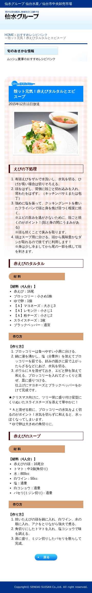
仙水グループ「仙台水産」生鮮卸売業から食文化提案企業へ (22, 13)
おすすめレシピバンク (32, 35)
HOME (9, 35)
